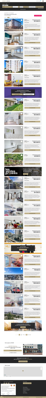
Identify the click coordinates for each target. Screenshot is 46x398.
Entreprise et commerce (26, 389)
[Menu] (43, 1)
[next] (19, 334)
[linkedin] (8, 383)
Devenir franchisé (25, 388)
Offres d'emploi (25, 387)
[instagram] (6, 383)
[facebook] (4, 383)
